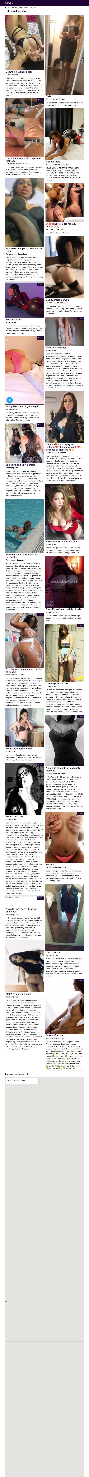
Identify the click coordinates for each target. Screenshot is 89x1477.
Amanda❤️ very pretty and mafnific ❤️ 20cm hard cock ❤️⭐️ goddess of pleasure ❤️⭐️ (64, 447)
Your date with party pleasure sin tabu (24, 249)
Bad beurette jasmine (57, 300)
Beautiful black (14, 319)
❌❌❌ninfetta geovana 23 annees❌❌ (61, 225)
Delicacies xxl (53, 952)
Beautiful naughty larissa (19, 71)
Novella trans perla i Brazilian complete (21, 910)
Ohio (26, 7)
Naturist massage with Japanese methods (23, 159)
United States (17, 7)
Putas (7, 7)
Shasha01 (51, 864)
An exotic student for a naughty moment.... (63, 769)
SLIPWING (9, 3)
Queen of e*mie (54, 1035)
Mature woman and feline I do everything (22, 556)
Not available (53, 161)
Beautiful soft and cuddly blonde (63, 609)
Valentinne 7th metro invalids (61, 541)
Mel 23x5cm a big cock (18, 994)
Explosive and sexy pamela (20, 464)
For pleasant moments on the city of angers (24, 670)
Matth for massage (56, 347)
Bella (48, 96)
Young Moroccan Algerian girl (22, 406)
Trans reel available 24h (19, 748)
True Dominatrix (14, 816)
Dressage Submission (57, 683)
